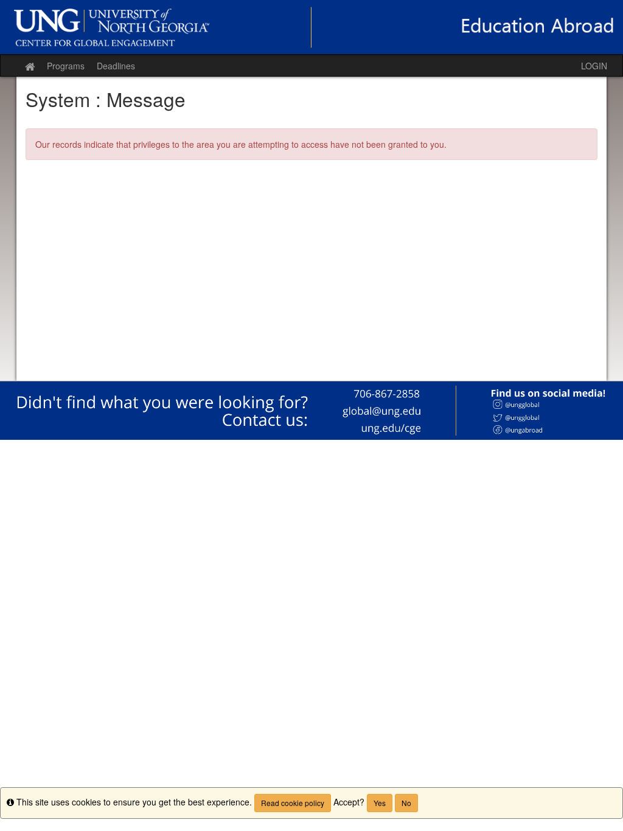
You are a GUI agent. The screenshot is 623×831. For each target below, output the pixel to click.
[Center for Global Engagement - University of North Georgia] (311, 27)
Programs (66, 66)
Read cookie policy (292, 803)
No (406, 803)
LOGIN (594, 66)
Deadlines (116, 66)
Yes (380, 803)
